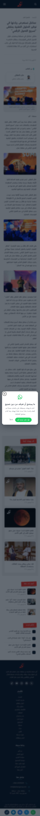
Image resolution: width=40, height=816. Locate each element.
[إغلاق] (4, 393)
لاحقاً (11, 419)
